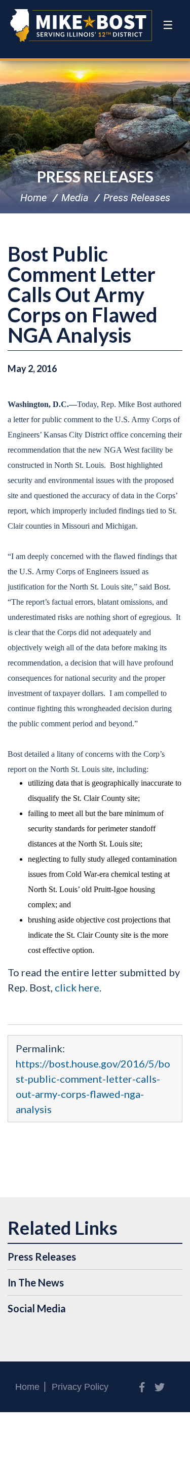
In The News (36, 1282)
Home (33, 198)
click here (77, 987)
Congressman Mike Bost (81, 25)
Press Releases (95, 176)
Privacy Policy (80, 1387)
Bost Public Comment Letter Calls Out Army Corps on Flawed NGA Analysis (83, 294)
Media (75, 198)
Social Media (37, 1308)
